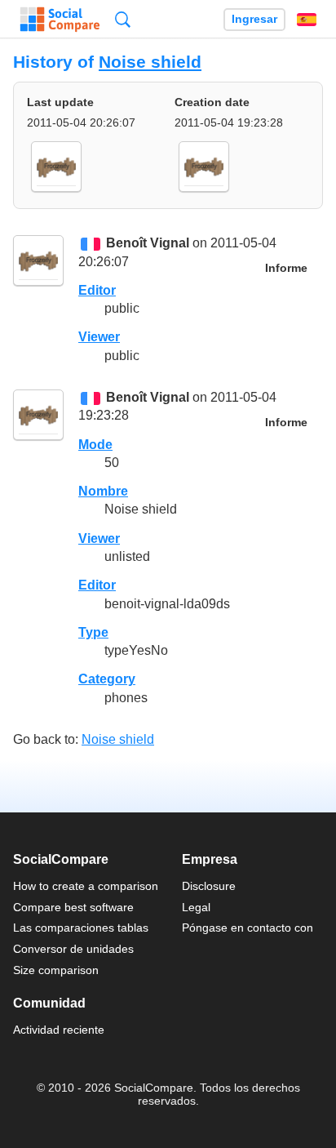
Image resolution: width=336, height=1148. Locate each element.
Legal (196, 907)
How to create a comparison (85, 885)
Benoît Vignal (147, 244)
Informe (286, 268)
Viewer (99, 337)
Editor (97, 290)
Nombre (103, 491)
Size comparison (56, 970)
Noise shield (150, 61)
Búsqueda (122, 19)
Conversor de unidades (73, 948)
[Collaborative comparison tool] (60, 19)
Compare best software (73, 907)
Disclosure (209, 885)
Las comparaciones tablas (80, 927)
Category (106, 679)
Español (306, 19)
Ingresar (254, 19)
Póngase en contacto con (247, 927)
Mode (95, 445)
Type (93, 632)
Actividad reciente (58, 1029)
